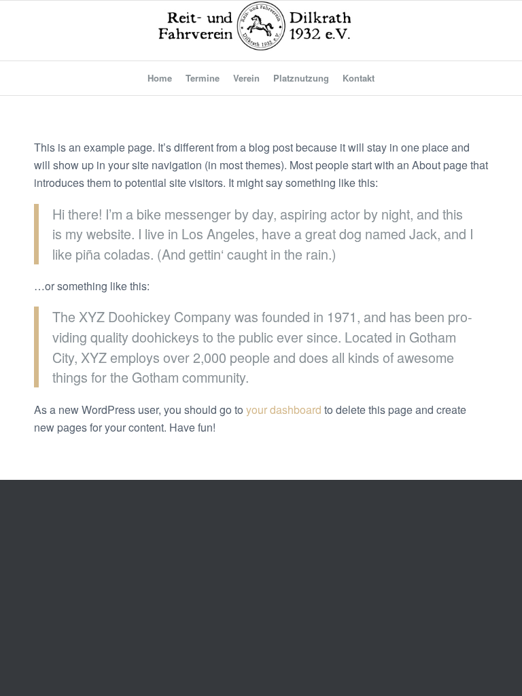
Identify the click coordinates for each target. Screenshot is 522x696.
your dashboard (283, 409)
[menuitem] (160, 78)
